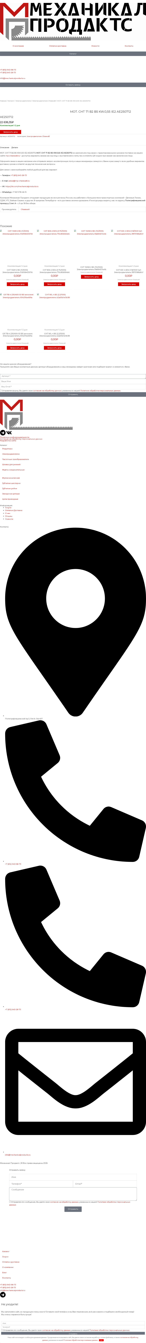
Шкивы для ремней (11, 464)
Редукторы (7, 449)
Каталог (11, 101)
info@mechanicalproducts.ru (12, 78)
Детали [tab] (14, 147)
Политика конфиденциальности (14, 437)
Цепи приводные (10, 499)
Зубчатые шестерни (11, 483)
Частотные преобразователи (15, 459)
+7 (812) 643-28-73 (8, 72)
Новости (95, 46)
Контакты (6, 1278)
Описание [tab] (4, 147)
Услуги (5, 1257)
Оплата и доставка (57, 46)
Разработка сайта (8, 441)
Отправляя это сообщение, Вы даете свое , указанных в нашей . (66, 1330)
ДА (101, 1340)
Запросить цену (10, 132)
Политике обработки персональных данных (100, 391)
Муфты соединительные (13, 470)
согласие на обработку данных (47, 391)
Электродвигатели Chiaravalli (44, 101)
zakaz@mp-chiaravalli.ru (18, 181)
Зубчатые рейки (9, 488)
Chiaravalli (25, 209)
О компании (18, 46)
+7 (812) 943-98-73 (8, 70)
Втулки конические (11, 478)
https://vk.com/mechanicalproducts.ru (21, 186)
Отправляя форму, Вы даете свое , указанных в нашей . (61, 391)
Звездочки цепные (11, 494)
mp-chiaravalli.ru (13, 156)
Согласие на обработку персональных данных (21, 439)
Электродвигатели (23, 101)
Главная (3, 101)
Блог (4, 1272)
